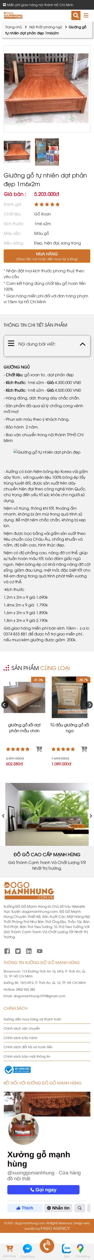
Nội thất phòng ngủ (45, 26)
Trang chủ (13, 26)
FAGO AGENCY (55, 1228)
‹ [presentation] (3, 814)
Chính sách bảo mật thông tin (27, 1056)
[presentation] (4, 704)
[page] (7, 950)
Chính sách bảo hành (20, 1037)
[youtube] (39, 950)
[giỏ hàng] (9, 1248)
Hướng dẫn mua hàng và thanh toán (32, 1019)
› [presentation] (91, 814)
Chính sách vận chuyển (22, 1028)
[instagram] (28, 950)
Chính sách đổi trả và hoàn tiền (28, 1047)
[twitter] (17, 950)
